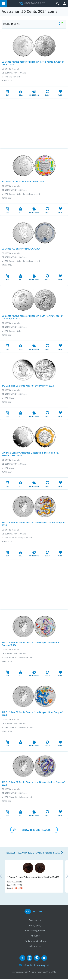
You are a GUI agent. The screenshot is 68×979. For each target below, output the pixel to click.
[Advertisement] (34, 125)
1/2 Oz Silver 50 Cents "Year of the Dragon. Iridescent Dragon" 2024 (30, 644)
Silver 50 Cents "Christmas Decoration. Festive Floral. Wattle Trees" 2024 (30, 454)
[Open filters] (60, 24)
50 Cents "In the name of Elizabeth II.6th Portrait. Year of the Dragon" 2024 (32, 317)
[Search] (57, 3)
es (34, 911)
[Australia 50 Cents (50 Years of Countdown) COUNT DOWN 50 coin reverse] (45, 165)
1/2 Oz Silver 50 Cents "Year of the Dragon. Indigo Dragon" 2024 (33, 783)
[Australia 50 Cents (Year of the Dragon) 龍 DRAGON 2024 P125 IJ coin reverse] (45, 370)
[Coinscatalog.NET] (30, 3)
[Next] (64, 876)
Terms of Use (35, 920)
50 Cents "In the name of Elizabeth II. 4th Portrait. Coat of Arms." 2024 (33, 63)
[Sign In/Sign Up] (64, 3)
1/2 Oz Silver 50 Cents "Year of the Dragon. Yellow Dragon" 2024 (33, 524)
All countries (35, 946)
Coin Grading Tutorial (35, 930)
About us (35, 935)
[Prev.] (4, 876)
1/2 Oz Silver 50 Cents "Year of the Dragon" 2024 (28, 385)
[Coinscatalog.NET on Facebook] (22, 958)
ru (40, 911)
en (27, 911)
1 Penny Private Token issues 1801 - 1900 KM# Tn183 (33, 877)
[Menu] (3, 3)
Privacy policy (35, 925)
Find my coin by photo (35, 940)
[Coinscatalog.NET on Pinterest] (37, 958)
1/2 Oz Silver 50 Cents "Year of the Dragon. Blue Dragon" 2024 (32, 713)
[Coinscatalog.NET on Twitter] (44, 958)
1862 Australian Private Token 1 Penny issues (33, 852)
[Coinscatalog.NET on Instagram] (29, 958)
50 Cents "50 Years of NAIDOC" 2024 (21, 248)
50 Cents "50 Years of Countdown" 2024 (23, 181)
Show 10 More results (36, 829)
